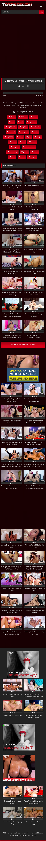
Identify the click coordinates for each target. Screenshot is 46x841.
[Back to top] (39, 835)
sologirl (32, 157)
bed (21, 122)
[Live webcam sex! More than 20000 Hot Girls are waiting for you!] (23, 677)
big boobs (32, 122)
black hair (36, 127)
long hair (16, 147)
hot (23, 142)
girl (29, 137)
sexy (13, 157)
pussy (25, 152)
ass (12, 122)
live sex (32, 142)
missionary (13, 152)
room (35, 152)
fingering (10, 137)
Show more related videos (23, 345)
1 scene (23, 117)
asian (34, 117)
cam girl (12, 132)
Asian (13, 117)
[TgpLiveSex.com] (19, 5)
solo (22, 157)
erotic (36, 132)
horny (13, 142)
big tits (24, 127)
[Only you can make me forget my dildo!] (23, 381)
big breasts (11, 127)
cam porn (24, 132)
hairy (38, 137)
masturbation (29, 147)
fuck (20, 137)
